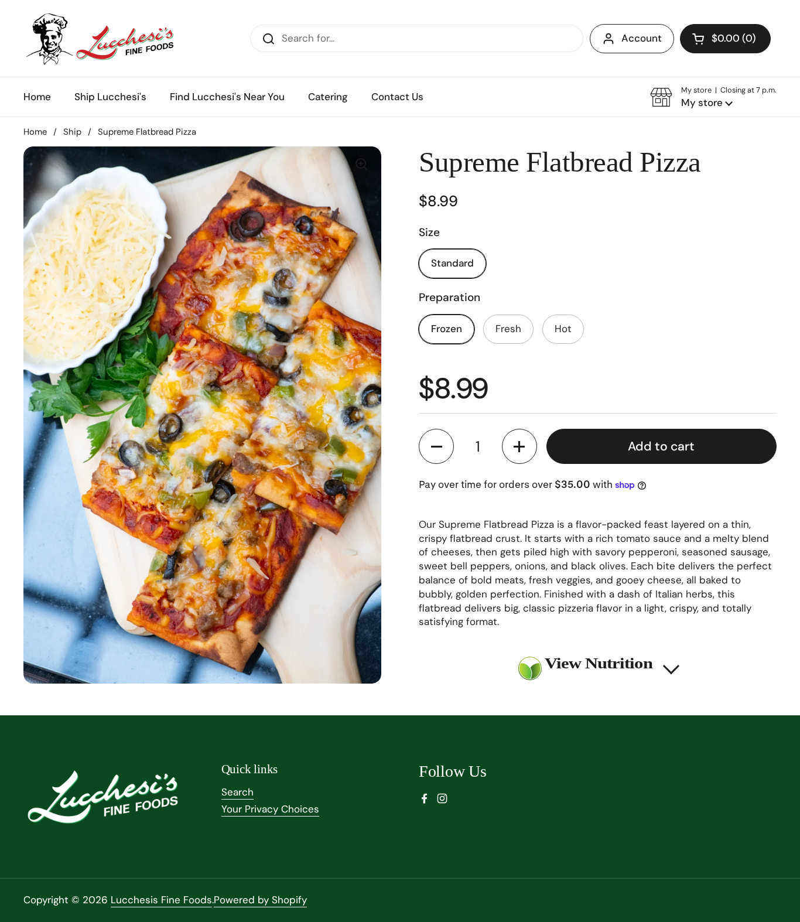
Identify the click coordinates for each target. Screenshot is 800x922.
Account (641, 38)
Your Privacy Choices (270, 809)
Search (237, 792)
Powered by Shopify (260, 899)
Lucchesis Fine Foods (161, 899)
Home (35, 132)
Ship (72, 132)
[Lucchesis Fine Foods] (101, 38)
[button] (725, 38)
